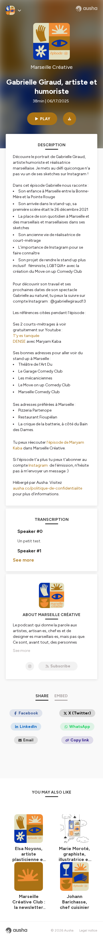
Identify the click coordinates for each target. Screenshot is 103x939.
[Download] (69, 118)
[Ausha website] (86, 8)
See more (23, 560)
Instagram (38, 465)
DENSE (19, 341)
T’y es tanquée (26, 335)
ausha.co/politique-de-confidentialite (47, 488)
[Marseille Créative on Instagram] (29, 666)
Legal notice (88, 930)
